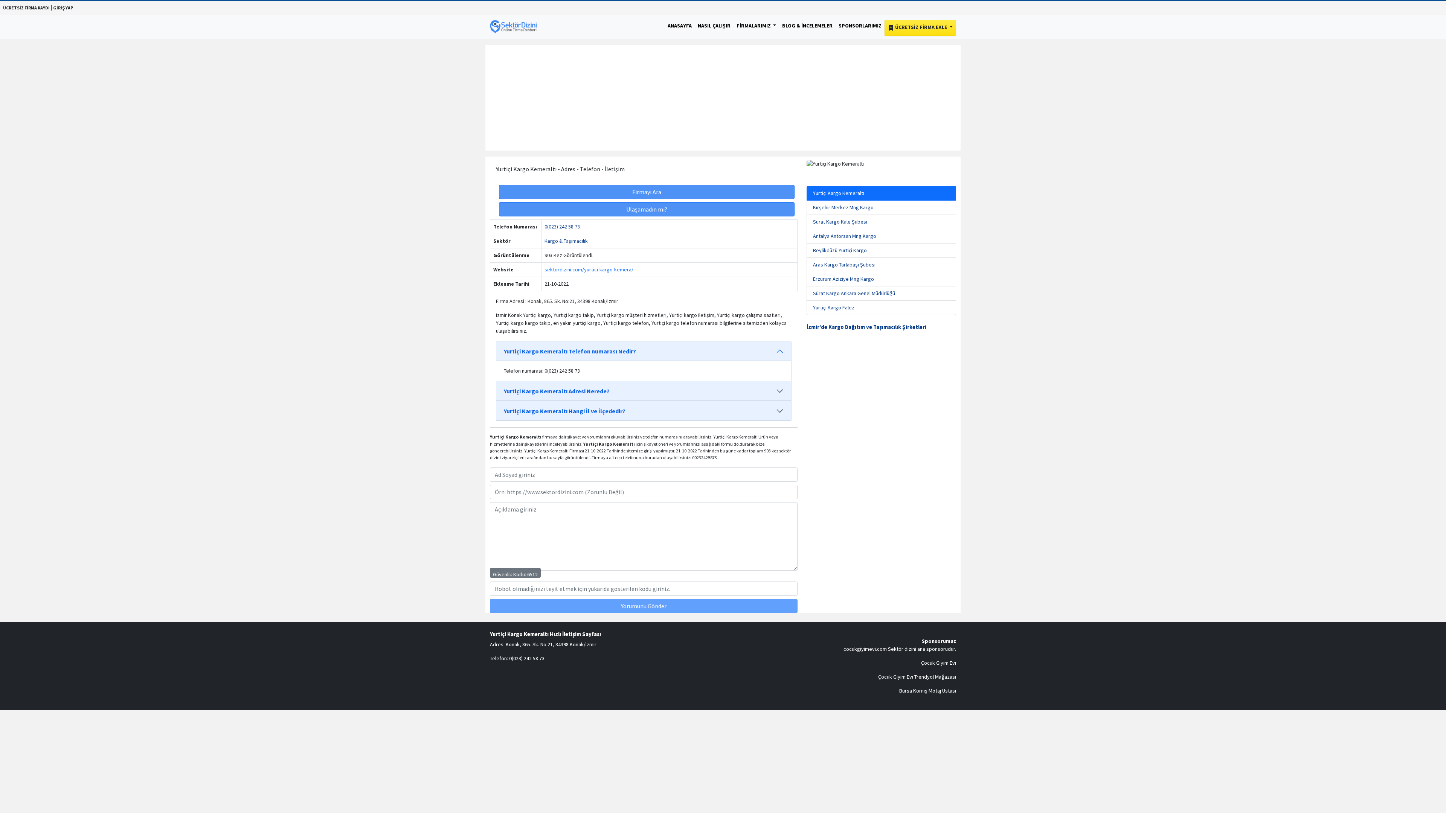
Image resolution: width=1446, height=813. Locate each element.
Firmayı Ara (646, 192)
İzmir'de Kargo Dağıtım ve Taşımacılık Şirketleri (866, 327)
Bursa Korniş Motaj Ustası (927, 690)
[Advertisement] (723, 98)
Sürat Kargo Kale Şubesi (840, 221)
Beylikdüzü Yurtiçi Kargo (840, 250)
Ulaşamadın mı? (646, 209)
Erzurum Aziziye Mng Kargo (843, 279)
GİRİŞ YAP (63, 8)
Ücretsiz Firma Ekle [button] (921, 27)
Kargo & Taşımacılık (566, 241)
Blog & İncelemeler (807, 25)
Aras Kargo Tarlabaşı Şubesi (844, 264)
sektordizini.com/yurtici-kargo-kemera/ (589, 269)
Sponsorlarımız (860, 25)
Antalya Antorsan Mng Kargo (844, 236)
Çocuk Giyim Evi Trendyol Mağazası (917, 676)
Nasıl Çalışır (714, 25)
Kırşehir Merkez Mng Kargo (843, 207)
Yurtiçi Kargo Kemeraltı (838, 193)
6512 (532, 574)
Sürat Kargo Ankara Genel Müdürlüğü (854, 293)
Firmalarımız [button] (754, 25)
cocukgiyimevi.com (865, 649)
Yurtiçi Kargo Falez (833, 307)
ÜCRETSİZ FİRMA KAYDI (26, 8)
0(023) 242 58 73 (562, 226)
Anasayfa (680, 25)
